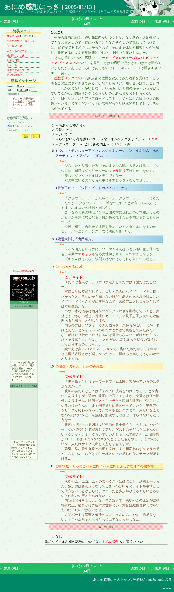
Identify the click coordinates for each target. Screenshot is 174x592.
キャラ (114, 171)
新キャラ (85, 254)
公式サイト (74, 277)
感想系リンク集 (16, 55)
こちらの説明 (109, 541)
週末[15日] (138, 21)
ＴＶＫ (153, 139)
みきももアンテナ (17, 50)
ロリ (74, 291)
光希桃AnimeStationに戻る (152, 579)
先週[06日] (11, 21)
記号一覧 (12, 65)
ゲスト (100, 401)
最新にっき (13, 36)
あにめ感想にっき (32, 6)
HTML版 (26, 36)
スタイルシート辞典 (23, 306)
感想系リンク (64, 78)
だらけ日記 (13, 60)
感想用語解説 (14, 75)
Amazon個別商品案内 (24, 271)
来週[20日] (162, 21)
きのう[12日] (80, 19)
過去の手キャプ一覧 (18, 70)
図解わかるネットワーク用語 (24, 386)
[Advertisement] (24, 205)
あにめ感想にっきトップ (21, 40)
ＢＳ (116, 144)
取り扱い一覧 (14, 45)
